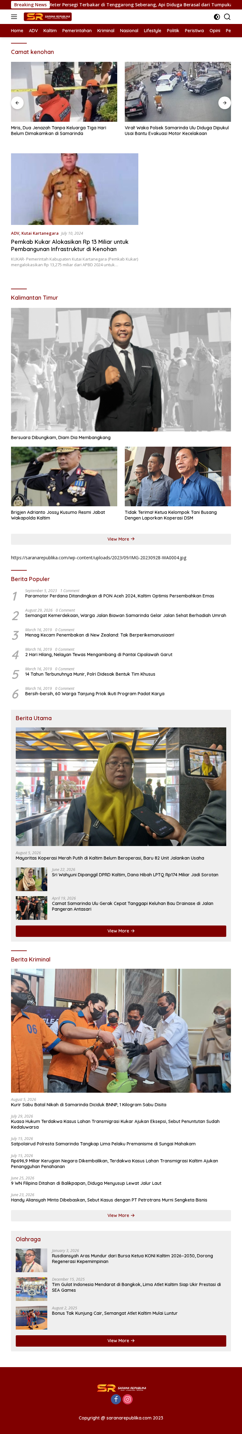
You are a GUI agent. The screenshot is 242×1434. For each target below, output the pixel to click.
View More (118, 539)
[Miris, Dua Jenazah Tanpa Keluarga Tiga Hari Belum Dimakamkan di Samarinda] (64, 92)
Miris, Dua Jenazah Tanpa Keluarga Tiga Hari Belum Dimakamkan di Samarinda (58, 130)
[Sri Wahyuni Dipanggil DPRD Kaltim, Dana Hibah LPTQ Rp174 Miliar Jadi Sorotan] (31, 879)
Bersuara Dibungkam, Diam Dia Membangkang (61, 437)
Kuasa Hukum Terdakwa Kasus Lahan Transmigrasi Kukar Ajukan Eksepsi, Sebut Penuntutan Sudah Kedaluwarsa (115, 1124)
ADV (15, 233)
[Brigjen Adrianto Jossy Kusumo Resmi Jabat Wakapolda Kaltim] (64, 476)
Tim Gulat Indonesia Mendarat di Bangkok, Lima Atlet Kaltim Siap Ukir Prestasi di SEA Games (136, 1287)
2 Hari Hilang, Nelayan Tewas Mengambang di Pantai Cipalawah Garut (98, 654)
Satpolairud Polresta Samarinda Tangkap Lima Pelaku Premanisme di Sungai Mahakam (103, 1144)
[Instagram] (128, 1399)
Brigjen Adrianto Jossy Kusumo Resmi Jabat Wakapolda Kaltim (58, 515)
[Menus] (15, 16)
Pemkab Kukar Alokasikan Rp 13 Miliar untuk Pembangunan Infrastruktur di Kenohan (70, 245)
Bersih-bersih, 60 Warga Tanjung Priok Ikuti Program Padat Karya (94, 693)
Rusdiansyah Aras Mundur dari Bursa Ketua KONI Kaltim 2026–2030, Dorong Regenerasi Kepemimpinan (132, 1258)
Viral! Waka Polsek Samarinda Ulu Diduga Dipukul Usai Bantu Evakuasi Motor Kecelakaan (177, 130)
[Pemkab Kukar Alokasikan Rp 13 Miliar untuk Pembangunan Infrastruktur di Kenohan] (74, 189)
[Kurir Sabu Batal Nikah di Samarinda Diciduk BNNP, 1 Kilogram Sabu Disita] (121, 1031)
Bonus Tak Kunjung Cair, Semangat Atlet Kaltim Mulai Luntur (115, 1313)
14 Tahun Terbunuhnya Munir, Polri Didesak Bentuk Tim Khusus (90, 674)
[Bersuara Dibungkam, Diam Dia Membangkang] (121, 370)
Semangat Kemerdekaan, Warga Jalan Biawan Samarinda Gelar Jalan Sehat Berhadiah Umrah (125, 615)
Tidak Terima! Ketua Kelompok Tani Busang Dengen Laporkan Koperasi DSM (171, 515)
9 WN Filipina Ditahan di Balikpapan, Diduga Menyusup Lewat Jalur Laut (86, 1183)
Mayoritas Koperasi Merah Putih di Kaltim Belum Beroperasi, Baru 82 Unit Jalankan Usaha (110, 858)
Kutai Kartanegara (40, 233)
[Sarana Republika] (47, 16)
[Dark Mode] (217, 17)
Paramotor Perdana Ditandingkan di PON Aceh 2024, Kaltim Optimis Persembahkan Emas (119, 596)
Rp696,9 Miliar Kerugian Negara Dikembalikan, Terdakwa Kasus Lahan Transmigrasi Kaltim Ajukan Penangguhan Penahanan (114, 1163)
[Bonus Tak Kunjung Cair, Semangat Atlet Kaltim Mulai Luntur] (31, 1318)
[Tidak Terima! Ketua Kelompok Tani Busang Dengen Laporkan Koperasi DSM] (178, 476)
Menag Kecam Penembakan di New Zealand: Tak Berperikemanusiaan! (99, 635)
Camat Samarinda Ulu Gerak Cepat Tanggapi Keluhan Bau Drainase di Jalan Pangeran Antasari (132, 906)
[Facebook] (116, 1399)
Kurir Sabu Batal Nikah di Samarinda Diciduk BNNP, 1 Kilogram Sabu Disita (88, 1105)
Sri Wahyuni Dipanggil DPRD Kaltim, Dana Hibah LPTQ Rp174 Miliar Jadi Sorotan (135, 875)
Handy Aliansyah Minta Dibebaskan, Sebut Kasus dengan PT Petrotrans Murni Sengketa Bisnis (109, 1200)
